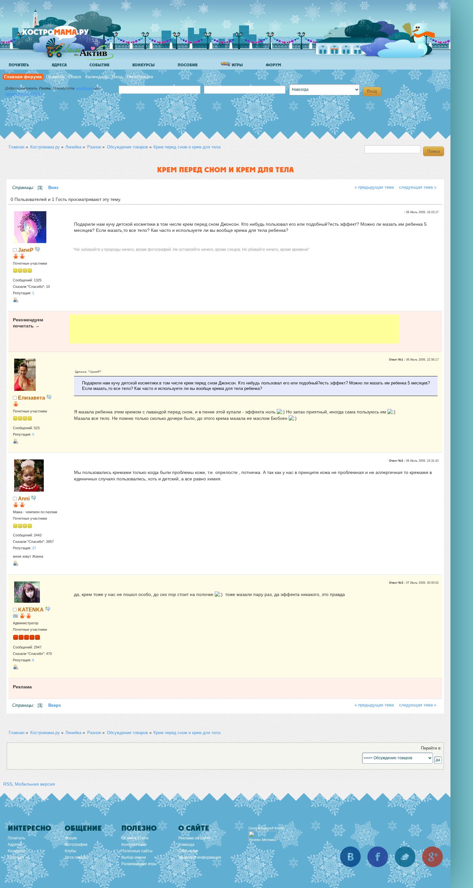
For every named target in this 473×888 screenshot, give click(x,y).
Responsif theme (271, 828)
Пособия (188, 65)
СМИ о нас (188, 851)
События (99, 65)
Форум (273, 65)
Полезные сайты (137, 851)
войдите (84, 88)
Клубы (70, 851)
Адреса (59, 65)
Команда (186, 844)
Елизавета (31, 398)
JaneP (25, 250)
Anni (24, 498)
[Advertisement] (234, 329)
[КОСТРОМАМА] (66, 35)
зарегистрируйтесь (24, 93)
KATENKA (31, 609)
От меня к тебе (135, 838)
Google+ (432, 856)
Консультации (134, 844)
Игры (237, 65)
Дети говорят (77, 857)
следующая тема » (417, 187)
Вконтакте (350, 856)
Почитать (19, 65)
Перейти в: (431, 748)
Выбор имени (133, 857)
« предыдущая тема (374, 187)
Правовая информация (199, 857)
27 (34, 548)
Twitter (405, 856)
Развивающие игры (139, 864)
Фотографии (76, 844)
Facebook (377, 856)
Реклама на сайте (194, 838)
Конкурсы (143, 65)
